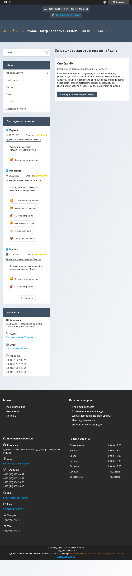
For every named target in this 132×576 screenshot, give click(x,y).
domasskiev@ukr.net (16, 348)
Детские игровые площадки (87, 424)
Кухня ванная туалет (83, 407)
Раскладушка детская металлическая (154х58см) (22, 148)
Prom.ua (80, 548)
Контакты (11, 415)
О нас (8, 94)
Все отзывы (27, 298)
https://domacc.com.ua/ (15, 498)
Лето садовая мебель (83, 420)
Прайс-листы (12, 80)
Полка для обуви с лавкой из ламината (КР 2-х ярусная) (23, 189)
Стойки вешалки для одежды (87, 411)
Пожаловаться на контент (80, 553)
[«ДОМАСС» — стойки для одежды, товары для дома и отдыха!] (11, 31)
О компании (12, 411)
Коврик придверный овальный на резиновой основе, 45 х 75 (26, 267)
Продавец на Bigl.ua (66, 551)
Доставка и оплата (16, 109)
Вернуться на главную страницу (78, 94)
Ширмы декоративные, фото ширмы (91, 415)
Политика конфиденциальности (108, 553)
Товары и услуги (14, 73)
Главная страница (15, 407)
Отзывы (10, 101)
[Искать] (46, 52)
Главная (85, 31)
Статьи (9, 87)
